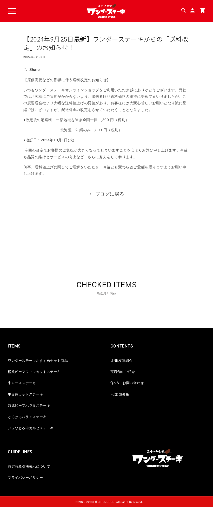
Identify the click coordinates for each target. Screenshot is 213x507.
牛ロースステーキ (22, 383)
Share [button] (34, 69)
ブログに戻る (109, 194)
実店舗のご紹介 (122, 372)
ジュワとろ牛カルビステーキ (31, 428)
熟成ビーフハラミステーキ (29, 405)
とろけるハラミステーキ (27, 417)
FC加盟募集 (119, 394)
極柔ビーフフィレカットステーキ (34, 372)
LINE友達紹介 (121, 361)
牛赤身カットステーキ (25, 394)
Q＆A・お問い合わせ (127, 383)
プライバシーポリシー (25, 478)
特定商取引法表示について (29, 466)
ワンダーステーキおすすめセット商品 (38, 361)
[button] (12, 11)
